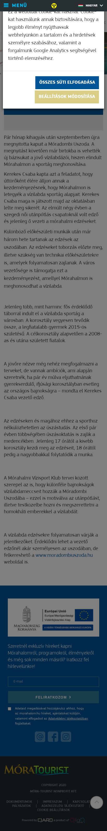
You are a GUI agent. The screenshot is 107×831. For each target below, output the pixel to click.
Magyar (92, 5)
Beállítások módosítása (67, 97)
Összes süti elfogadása (67, 82)
